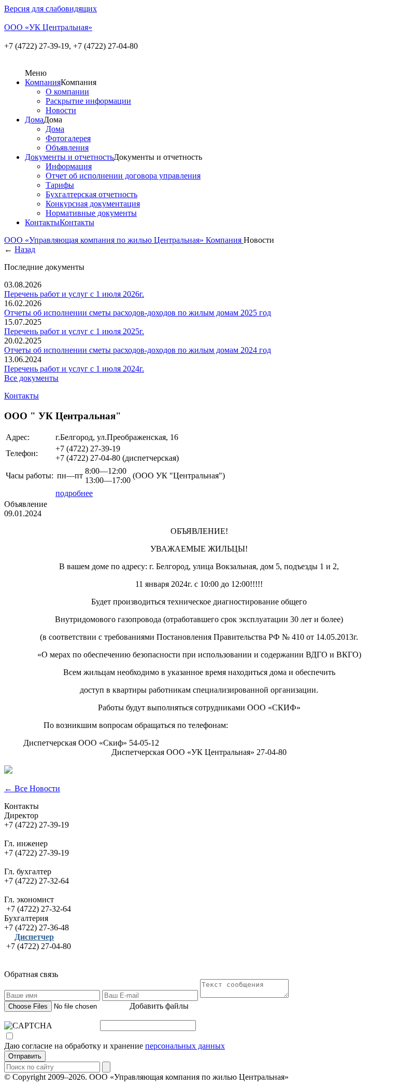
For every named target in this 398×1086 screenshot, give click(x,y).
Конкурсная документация (93, 203)
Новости (61, 110)
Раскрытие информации (88, 101)
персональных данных (185, 1045)
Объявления (67, 147)
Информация (69, 166)
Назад (25, 249)
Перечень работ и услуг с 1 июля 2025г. (74, 331)
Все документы (31, 378)
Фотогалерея (68, 138)
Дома (34, 119)
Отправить (24, 1056)
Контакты (42, 222)
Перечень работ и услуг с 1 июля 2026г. (74, 294)
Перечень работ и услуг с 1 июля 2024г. (74, 368)
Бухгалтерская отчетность (91, 194)
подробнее (74, 493)
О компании (67, 91)
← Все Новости (32, 788)
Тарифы (60, 185)
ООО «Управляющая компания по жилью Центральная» (105, 240)
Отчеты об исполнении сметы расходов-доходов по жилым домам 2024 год (137, 350)
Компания (43, 82)
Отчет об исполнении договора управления (123, 175)
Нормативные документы (91, 213)
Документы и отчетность (69, 157)
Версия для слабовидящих (50, 8)
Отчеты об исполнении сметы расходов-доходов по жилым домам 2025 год (137, 312)
